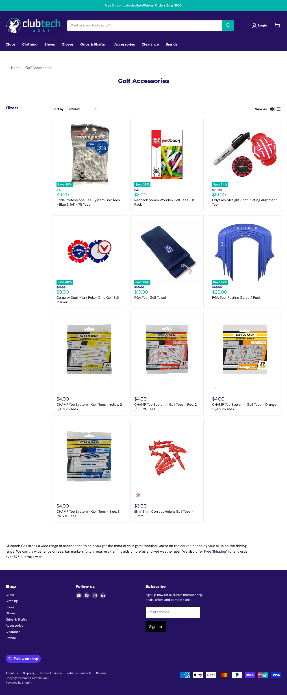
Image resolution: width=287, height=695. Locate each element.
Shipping (29, 673)
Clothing (30, 44)
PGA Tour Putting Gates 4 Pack (236, 297)
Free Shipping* (215, 551)
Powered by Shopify (19, 682)
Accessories (124, 44)
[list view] (278, 109)
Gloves (68, 44)
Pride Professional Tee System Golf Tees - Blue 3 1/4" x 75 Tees (88, 202)
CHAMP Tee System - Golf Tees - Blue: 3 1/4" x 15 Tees (88, 513)
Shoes (49, 44)
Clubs (10, 44)
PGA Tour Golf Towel (150, 297)
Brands (171, 44)
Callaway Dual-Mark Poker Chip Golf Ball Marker (88, 299)
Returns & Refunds (79, 673)
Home (15, 67)
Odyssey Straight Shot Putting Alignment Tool (244, 202)
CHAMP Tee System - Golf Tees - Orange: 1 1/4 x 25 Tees (244, 406)
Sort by (58, 109)
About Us (12, 673)
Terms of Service (50, 673)
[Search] (228, 25)
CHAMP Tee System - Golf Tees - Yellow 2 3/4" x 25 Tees (89, 406)
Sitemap (101, 673)
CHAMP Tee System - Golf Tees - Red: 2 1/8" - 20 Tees (165, 406)
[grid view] (272, 109)
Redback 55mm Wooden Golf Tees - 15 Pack (164, 202)
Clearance (150, 44)
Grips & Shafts (93, 44)
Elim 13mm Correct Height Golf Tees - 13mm (163, 513)
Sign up (155, 626)
